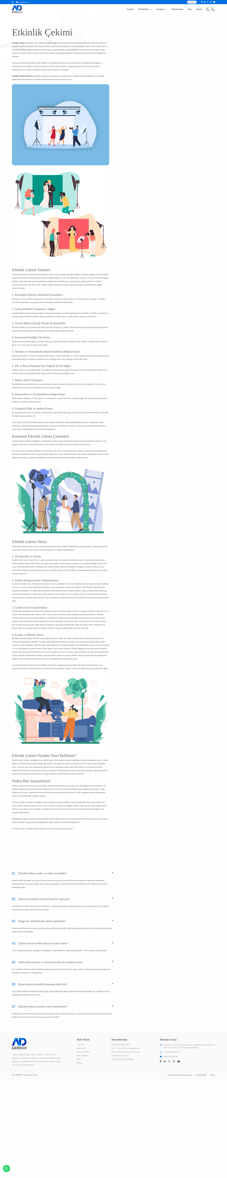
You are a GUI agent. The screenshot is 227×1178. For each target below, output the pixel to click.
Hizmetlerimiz (143, 9)
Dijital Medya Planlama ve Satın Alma (125, 1052)
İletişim (199, 9)
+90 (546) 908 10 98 (171, 1052)
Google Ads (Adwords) (120, 1045)
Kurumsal (160, 9)
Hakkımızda (81, 1048)
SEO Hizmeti (191, 2)
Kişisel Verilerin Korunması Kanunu (180, 1075)
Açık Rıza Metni (201, 1075)
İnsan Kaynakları (83, 1052)
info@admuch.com (23, 2)
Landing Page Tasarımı (120, 1056)
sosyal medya (82, 454)
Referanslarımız (177, 9)
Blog (190, 9)
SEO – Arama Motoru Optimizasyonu (125, 1048)
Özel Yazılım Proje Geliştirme (122, 1059)
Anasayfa (130, 9)
